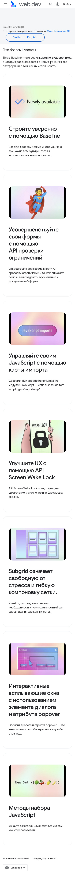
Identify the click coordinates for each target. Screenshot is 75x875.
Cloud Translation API (58, 31)
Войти (67, 4)
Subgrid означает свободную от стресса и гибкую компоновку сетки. (33, 582)
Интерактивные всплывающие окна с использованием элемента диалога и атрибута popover (34, 699)
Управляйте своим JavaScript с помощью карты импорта (37, 362)
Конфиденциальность (45, 858)
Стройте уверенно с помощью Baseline (34, 132)
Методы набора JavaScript (29, 811)
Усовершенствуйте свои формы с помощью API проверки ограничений (34, 243)
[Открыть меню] (5, 4)
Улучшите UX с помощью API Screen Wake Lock (32, 470)
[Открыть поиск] (51, 4)
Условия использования (16, 858)
